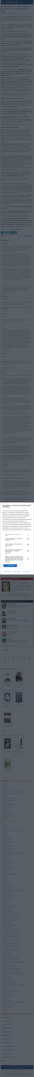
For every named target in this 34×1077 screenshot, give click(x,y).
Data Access (17, 571)
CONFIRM (10, 565)
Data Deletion (7, 571)
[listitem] (17, 535)
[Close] (30, 505)
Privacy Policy (26, 571)
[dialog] (17, 538)
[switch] (27, 539)
